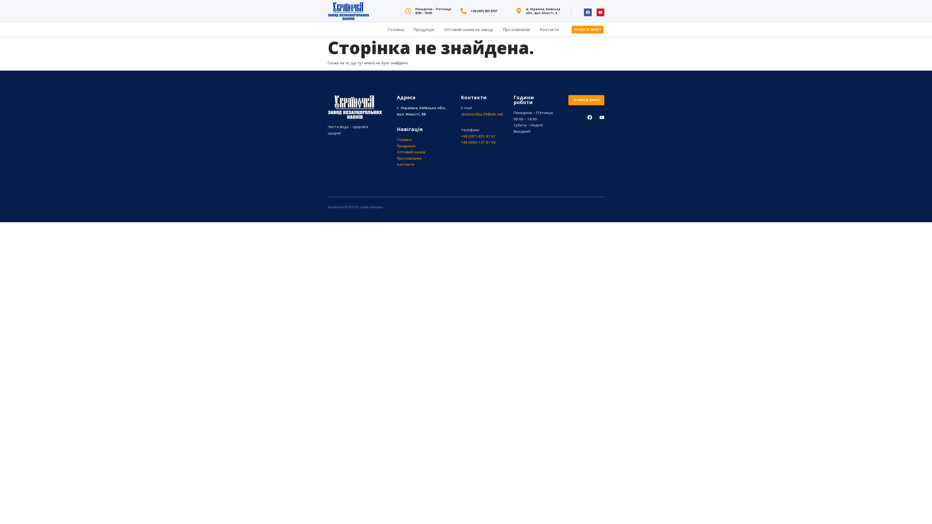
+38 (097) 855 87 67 (478, 136)
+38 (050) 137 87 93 (478, 142)
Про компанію (516, 29)
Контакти (549, 29)
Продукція (424, 29)
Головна (396, 29)
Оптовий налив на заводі (468, 29)
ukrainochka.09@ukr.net (482, 114)
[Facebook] (588, 12)
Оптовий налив (411, 151)
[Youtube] (600, 12)
